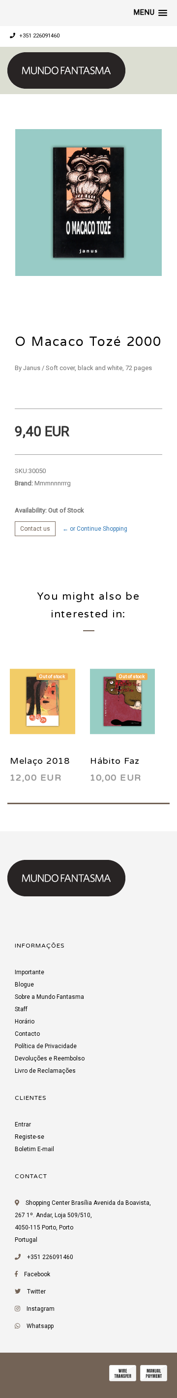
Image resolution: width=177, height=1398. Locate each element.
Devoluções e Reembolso (50, 1058)
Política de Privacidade (46, 1046)
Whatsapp (40, 1326)
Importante (29, 972)
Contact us (35, 528)
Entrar (23, 1124)
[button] (150, 13)
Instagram (41, 1308)
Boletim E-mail (34, 1149)
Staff (21, 1009)
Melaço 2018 (40, 760)
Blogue (24, 984)
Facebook (37, 1274)
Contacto (27, 1033)
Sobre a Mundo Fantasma (49, 996)
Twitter (36, 1291)
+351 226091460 (38, 36)
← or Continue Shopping (94, 528)
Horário (24, 1021)
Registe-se (29, 1136)
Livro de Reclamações (45, 1070)
